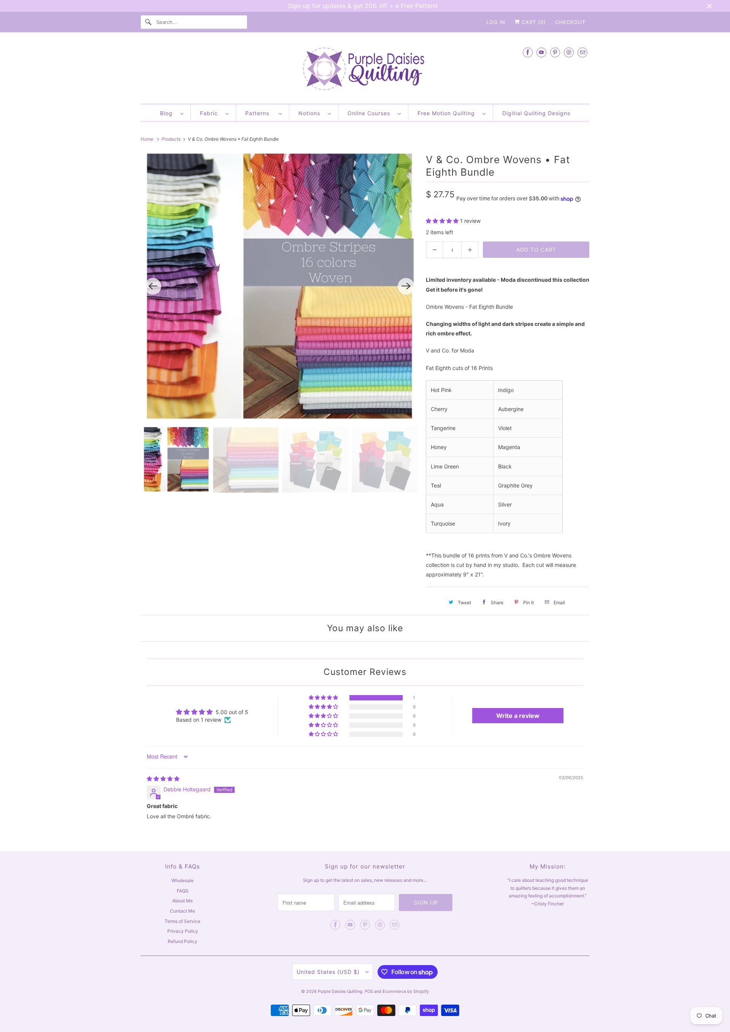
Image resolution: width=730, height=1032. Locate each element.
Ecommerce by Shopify (405, 991)
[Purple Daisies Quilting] (365, 70)
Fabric (211, 113)
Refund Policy (182, 941)
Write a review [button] (518, 715)
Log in (495, 22)
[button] (443, 221)
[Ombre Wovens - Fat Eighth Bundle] (279, 286)
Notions (311, 113)
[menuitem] (171, 113)
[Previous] (152, 286)
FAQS (183, 891)
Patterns (260, 113)
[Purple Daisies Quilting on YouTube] (541, 52)
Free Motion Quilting (448, 113)
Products (172, 139)
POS (369, 991)
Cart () (533, 22)
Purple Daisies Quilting (340, 991)
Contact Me (182, 911)
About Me (182, 900)
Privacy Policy (182, 931)
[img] (163, 778)
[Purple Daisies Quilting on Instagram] (569, 52)
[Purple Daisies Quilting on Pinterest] (555, 52)
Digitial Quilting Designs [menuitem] (536, 113)
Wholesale (182, 880)
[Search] (148, 22)
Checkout (570, 22)
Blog (168, 113)
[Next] (406, 286)
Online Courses (371, 113)
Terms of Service (182, 921)
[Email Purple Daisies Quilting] (582, 52)
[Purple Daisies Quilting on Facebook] (528, 52)
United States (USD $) (329, 971)
